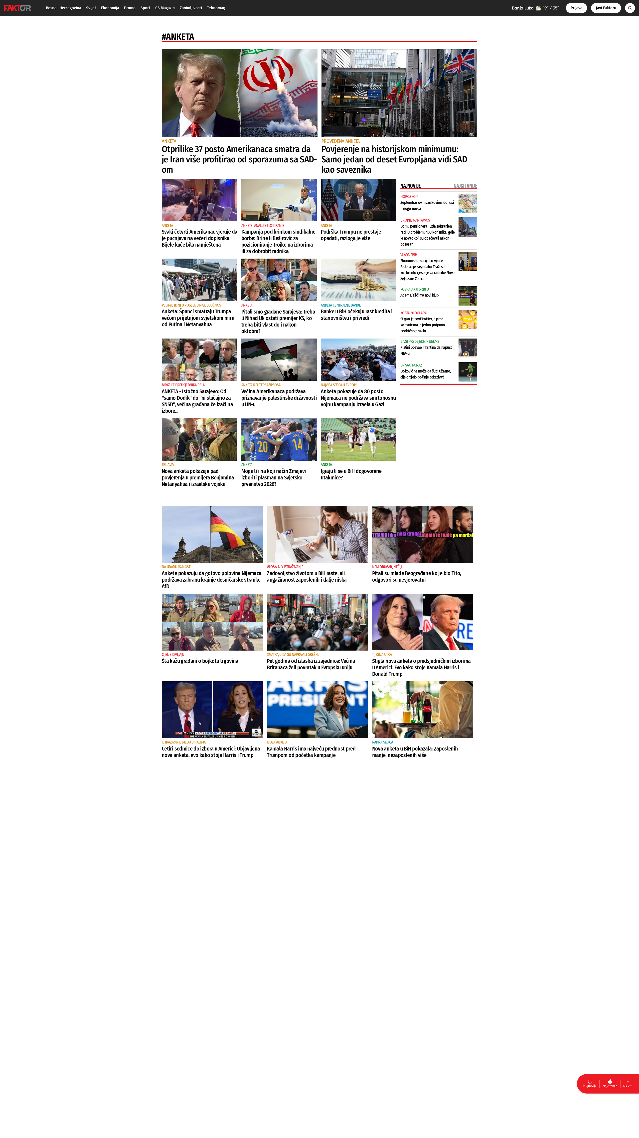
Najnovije (590, 1086)
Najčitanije (610, 1086)
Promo (130, 7)
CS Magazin (165, 7)
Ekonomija (110, 7)
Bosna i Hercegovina (63, 7)
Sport (145, 7)
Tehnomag (216, 7)
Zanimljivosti (191, 7)
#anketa (178, 36)
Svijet (91, 7)
